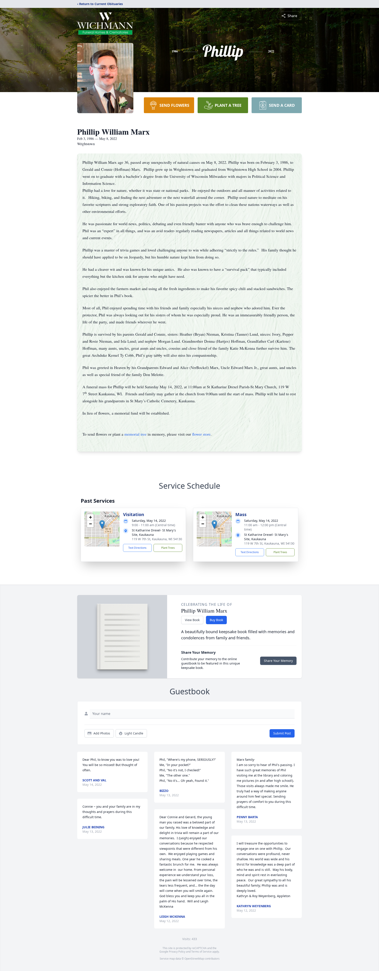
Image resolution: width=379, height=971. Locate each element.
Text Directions (137, 548)
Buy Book (216, 620)
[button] (102, 524)
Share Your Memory (278, 661)
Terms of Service (201, 951)
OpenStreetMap (194, 958)
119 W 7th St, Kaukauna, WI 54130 (157, 539)
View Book (192, 620)
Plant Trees (168, 548)
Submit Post (282, 733)
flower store (201, 434)
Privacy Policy (177, 951)
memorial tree (135, 434)
